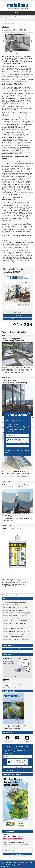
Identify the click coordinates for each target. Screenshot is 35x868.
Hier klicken (19, 441)
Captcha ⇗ (24, 442)
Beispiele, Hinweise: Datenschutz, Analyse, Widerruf (17, 451)
